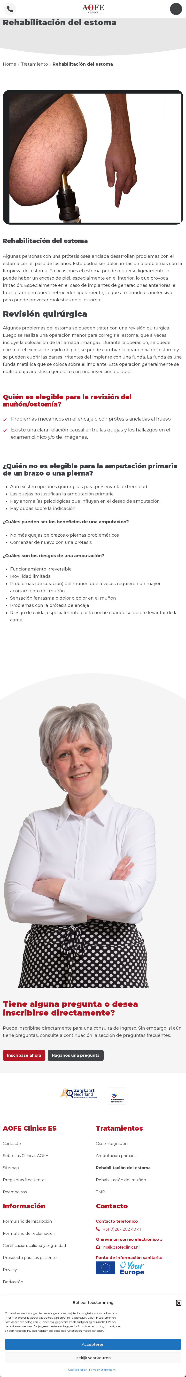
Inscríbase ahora (24, 1055)
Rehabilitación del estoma (123, 1168)
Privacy (10, 1269)
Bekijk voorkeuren (93, 1357)
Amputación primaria (116, 1155)
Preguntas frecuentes (24, 1180)
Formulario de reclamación (29, 1233)
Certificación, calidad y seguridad (34, 1245)
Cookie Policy (77, 1369)
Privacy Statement (102, 1369)
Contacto (12, 1143)
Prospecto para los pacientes (30, 1257)
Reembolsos (15, 1192)
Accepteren (93, 1344)
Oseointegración (112, 1143)
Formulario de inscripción (27, 1221)
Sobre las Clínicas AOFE (25, 1155)
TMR (100, 1192)
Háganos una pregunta (76, 1055)
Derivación (13, 1282)
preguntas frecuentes (146, 1035)
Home (9, 64)
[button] (178, 1302)
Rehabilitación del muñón (121, 1180)
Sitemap (11, 1168)
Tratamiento (34, 64)
